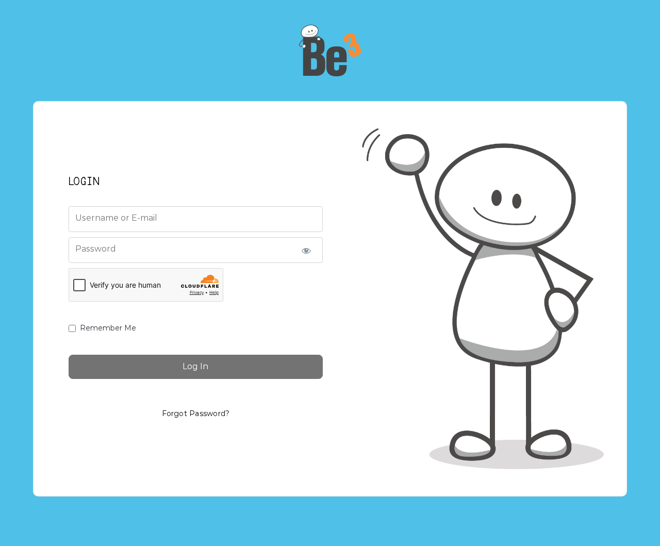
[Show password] (306, 250)
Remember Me (108, 328)
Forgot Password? (196, 413)
